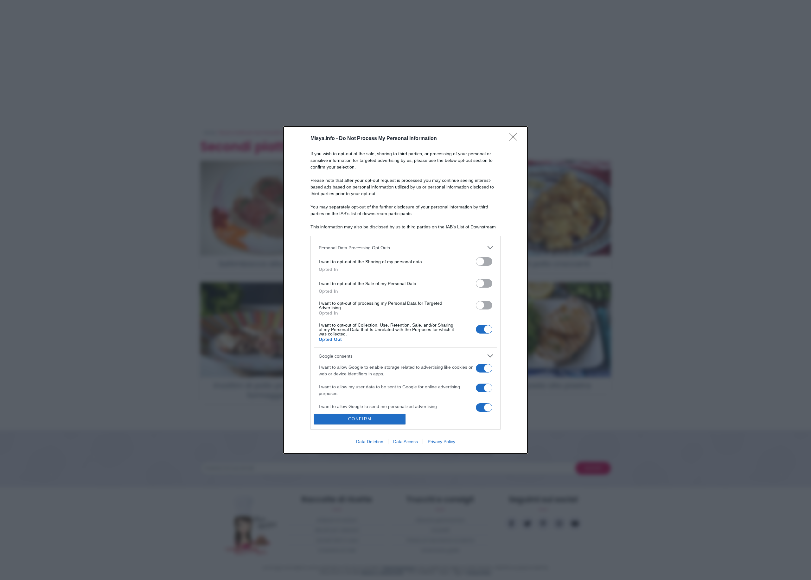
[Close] (515, 139)
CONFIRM (360, 419)
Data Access (405, 441)
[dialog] (405, 289)
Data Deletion (369, 441)
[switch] (484, 261)
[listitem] (405, 247)
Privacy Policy (441, 441)
